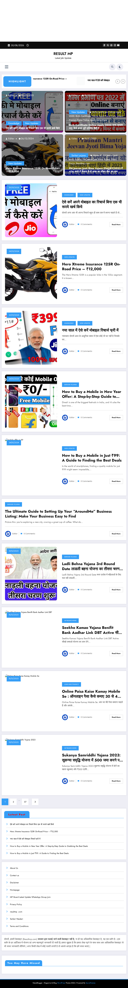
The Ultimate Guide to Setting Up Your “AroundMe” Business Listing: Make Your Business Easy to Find (58, 518)
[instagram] (114, 45)
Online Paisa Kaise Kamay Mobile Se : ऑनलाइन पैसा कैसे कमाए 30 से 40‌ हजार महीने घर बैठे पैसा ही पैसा (91, 698)
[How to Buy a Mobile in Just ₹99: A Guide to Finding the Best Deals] (14, 443)
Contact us (14, 879)
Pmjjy (72, 167)
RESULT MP (63, 53)
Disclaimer (14, 886)
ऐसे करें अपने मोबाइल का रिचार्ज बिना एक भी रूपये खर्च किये (33, 132)
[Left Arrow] (118, 86)
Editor (11, 99)
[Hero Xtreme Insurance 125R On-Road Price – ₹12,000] (32, 158)
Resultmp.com (83, 167)
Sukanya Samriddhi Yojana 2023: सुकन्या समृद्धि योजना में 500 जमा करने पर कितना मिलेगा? (91, 762)
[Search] (112, 66)
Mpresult (97, 159)
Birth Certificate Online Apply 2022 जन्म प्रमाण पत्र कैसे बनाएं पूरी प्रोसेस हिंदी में (96, 131)
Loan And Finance (71, 688)
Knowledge (13, 127)
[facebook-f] (104, 45)
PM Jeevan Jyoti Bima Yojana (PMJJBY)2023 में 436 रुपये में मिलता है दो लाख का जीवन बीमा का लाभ (96, 174)
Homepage (15, 893)
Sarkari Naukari (16, 923)
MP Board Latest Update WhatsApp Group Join (30, 901)
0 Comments (86, 228)
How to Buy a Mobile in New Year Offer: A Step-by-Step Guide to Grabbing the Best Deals (91, 398)
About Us (14, 872)
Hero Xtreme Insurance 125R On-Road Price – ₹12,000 (30, 79)
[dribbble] (111, 45)
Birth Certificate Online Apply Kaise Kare (96, 120)
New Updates (31, 127)
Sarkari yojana (79, 159)
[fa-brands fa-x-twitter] (107, 45)
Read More (116, 228)
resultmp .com (16, 915)
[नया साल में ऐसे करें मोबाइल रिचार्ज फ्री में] (31, 341)
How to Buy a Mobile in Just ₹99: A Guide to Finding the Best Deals (92, 462)
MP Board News (70, 625)
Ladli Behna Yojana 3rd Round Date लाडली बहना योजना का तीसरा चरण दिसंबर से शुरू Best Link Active (91, 570)
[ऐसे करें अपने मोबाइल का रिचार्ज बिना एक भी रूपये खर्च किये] (32, 115)
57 (25, 805)
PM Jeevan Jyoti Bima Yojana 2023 (99, 163)
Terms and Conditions (19, 930)
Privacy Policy (16, 908)
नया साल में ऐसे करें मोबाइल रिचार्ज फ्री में (93, 86)
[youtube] (118, 45)
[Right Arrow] (123, 86)
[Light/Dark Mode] (119, 67)
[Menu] (6, 66)
